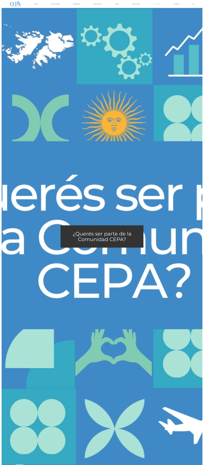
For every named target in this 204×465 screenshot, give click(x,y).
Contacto (176, 4)
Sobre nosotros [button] (55, 4)
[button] (193, 4)
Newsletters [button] (76, 4)
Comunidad (157, 4)
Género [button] (117, 4)
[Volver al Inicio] (15, 4)
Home (36, 4)
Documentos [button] (136, 4)
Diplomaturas (97, 4)
